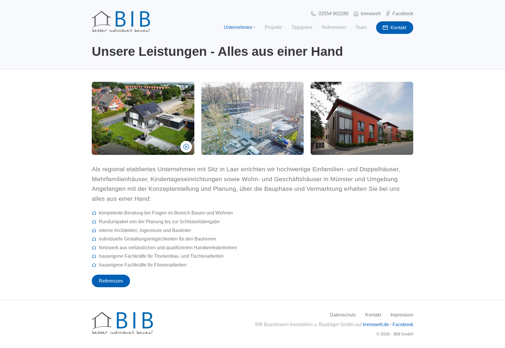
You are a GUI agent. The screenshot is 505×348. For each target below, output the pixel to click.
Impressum (401, 314)
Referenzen (334, 27)
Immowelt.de (376, 324)
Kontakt (373, 314)
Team (361, 27)
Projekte (273, 27)
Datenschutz (343, 314)
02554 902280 (333, 13)
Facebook (402, 324)
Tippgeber (301, 27)
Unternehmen (238, 27)
